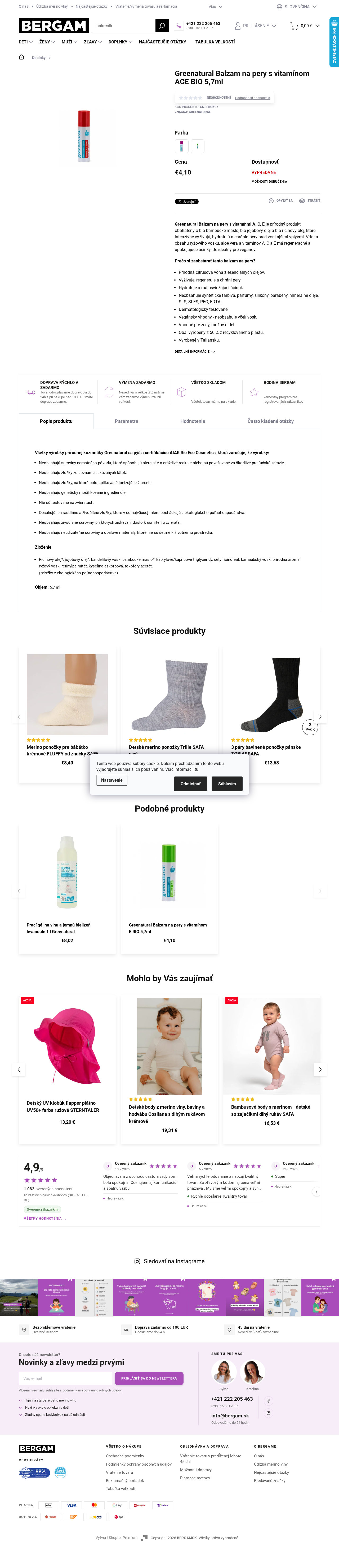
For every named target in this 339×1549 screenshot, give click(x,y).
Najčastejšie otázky (92, 6)
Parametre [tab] (126, 421)
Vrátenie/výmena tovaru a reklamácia (146, 6)
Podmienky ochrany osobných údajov (139, 1464)
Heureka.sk (115, 1198)
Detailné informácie (192, 351)
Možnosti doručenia (269, 181)
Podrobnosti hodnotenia (252, 98)
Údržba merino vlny (52, 6)
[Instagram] (268, 1413)
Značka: (193, 112)
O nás (23, 6)
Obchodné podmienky (125, 1456)
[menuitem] (26, 42)
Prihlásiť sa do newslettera (149, 1378)
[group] (67, 1069)
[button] (320, 716)
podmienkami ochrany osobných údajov (92, 1390)
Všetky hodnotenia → (45, 1218)
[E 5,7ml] (197, 146)
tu (196, 769)
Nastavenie (112, 780)
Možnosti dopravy (196, 1469)
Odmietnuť (191, 783)
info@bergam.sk (230, 1416)
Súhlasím (227, 783)
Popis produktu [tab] (56, 421)
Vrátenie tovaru (119, 1472)
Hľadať (162, 25)
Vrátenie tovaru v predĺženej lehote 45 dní (210, 1459)
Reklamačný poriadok (125, 1480)
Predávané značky (270, 1480)
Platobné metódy (195, 1478)
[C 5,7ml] (182, 146)
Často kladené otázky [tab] (271, 421)
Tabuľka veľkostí (120, 1488)
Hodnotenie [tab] (192, 421)
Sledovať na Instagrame (174, 1261)
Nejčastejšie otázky (271, 1472)
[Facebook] (268, 1401)
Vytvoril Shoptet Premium (116, 1537)
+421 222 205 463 (232, 1399)
